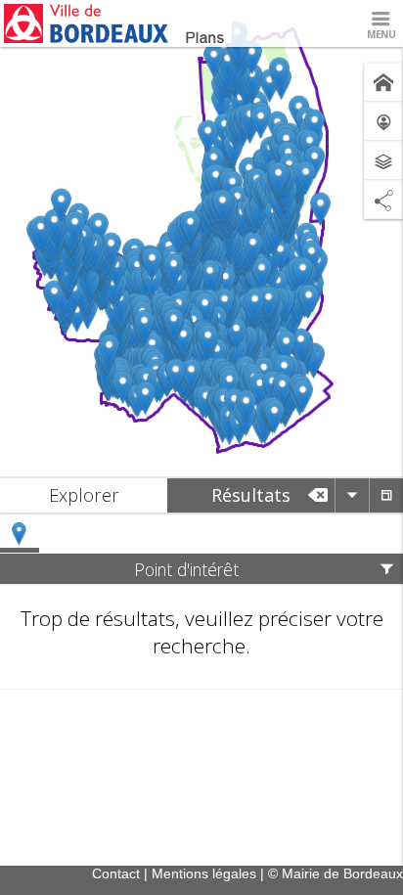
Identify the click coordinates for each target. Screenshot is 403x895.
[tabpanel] (201, 602)
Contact (116, 873)
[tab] (83, 495)
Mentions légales (204, 873)
